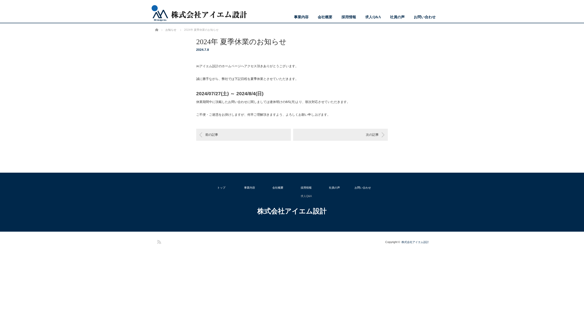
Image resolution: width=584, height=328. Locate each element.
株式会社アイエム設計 (292, 211)
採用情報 (349, 17)
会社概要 (325, 17)
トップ (221, 187)
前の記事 (211, 134)
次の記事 (372, 134)
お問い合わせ (425, 17)
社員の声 (397, 17)
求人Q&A (373, 17)
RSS (158, 241)
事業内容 (301, 17)
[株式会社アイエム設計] (199, 13)
